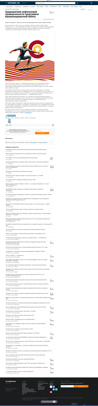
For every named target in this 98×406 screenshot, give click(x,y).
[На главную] (13, 3)
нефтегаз (22, 117)
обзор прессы (17, 342)
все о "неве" (16, 373)
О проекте (24, 383)
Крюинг (39, 385)
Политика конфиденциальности (28, 390)
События (33, 6)
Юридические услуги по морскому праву (10, 390)
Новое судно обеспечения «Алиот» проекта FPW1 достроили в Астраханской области (27, 284)
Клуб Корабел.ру (25, 388)
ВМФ (60, 6)
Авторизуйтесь (33, 142)
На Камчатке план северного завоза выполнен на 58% (19, 329)
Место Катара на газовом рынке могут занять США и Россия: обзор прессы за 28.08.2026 (28, 341)
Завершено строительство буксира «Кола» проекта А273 (20, 315)
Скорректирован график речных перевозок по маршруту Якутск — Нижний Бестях (26, 237)
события (10, 151)
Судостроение (9, 6)
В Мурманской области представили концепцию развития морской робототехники (26, 149)
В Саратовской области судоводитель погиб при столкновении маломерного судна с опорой (28, 194)
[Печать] (53, 125)
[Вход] (91, 3)
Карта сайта (24, 392)
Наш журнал (24, 384)
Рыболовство (53, 6)
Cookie (51, 401)
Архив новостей (41, 389)
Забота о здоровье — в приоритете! (14, 255)
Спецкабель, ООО (11, 115)
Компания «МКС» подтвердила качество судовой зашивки (20, 319)
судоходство (10, 155)
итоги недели (16, 262)
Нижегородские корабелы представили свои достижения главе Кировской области (26, 279)
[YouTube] (51, 392)
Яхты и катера (74, 6)
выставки (17, 117)
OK (54, 401)
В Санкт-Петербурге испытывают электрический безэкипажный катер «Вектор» (25, 229)
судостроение (10, 226)
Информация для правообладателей (29, 391)
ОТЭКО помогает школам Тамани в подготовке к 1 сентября (21, 311)
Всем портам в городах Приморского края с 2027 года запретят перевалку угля (25, 363)
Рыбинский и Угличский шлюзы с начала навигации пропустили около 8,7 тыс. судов (27, 247)
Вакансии (51, 384)
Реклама (23, 386)
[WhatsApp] (56, 389)
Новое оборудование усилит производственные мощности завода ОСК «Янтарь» (26, 307)
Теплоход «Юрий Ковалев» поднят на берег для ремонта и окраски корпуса (24, 209)
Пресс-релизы (40, 6)
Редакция (24, 385)
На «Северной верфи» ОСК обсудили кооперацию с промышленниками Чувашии (26, 265)
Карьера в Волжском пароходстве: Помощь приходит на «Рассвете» (23, 333)
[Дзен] (51, 386)
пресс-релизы (16, 9)
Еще (81, 6)
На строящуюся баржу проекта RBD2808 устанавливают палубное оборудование (26, 337)
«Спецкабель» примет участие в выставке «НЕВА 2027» (20, 371)
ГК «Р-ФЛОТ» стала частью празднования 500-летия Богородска (22, 157)
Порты (46, 6)
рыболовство (16, 304)
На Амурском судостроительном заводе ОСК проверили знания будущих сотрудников (27, 367)
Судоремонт (26, 6)
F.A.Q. (23, 394)
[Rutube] (56, 386)
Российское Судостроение (43, 383)
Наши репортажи (41, 388)
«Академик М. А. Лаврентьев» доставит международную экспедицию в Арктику (25, 251)
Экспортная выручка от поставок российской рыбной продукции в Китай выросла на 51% (28, 302)
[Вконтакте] (53, 386)
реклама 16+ (90, 9)
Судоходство (18, 6)
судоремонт (11, 210)
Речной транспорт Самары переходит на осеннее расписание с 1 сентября (24, 175)
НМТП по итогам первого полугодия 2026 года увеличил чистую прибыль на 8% (25, 233)
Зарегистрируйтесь (43, 142)
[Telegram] (53, 389)
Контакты (51, 383)
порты (9, 201)
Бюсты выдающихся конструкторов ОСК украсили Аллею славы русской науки (25, 355)
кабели (26, 117)
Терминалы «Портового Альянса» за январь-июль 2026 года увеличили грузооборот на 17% (29, 350)
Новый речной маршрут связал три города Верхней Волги (20, 359)
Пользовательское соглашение (28, 389)
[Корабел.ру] (11, 381)
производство (32, 117)
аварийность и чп (11, 196)
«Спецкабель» (28, 112)
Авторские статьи (41, 386)
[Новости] (9, 121)
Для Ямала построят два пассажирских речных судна (19, 171)
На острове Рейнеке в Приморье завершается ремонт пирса (21, 179)
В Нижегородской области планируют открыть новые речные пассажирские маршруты (27, 162)
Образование (66, 6)
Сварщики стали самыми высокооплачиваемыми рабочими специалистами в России (27, 293)
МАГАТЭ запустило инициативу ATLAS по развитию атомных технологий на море (26, 153)
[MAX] (51, 389)
